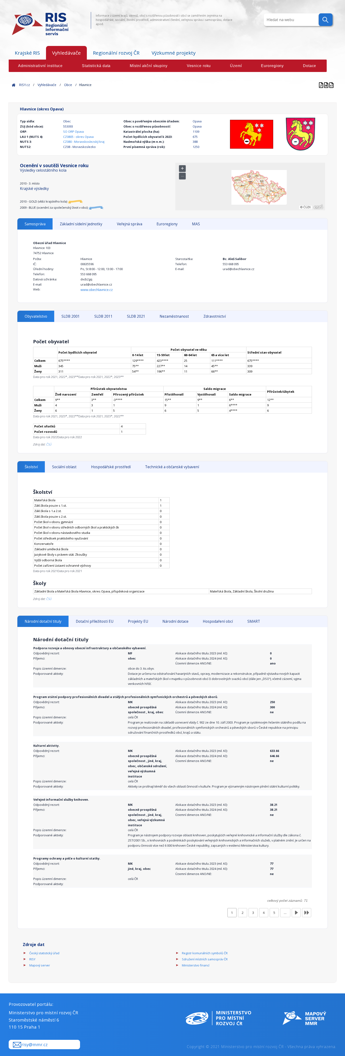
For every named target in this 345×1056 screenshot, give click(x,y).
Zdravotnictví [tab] (214, 316)
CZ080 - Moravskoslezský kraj (83, 142)
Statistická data (96, 66)
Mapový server (39, 965)
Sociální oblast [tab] (64, 466)
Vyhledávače (66, 52)
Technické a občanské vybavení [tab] (172, 466)
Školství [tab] (31, 466)
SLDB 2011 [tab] (103, 316)
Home (14, 85)
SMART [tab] (253, 621)
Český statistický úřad (44, 953)
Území (236, 66)
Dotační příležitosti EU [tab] (94, 621)
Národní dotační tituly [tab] (43, 621)
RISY (32, 959)
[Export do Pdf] (321, 85)
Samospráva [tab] (35, 224)
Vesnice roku (199, 66)
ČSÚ (49, 444)
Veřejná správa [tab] (129, 224)
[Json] (331, 85)
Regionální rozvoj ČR (116, 52)
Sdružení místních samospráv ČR (205, 959)
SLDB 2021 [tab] (136, 316)
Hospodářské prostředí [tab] (111, 466)
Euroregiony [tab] (167, 224)
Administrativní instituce (40, 66)
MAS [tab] (196, 224)
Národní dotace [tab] (175, 621)
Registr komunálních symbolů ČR (205, 953)
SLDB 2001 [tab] (70, 316)
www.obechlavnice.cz (96, 289)
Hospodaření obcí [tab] (218, 621)
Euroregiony (272, 66)
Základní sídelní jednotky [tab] (81, 224)
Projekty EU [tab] (138, 621)
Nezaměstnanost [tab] (174, 316)
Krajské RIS (27, 52)
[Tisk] (326, 85)
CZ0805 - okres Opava (78, 137)
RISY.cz (24, 85)
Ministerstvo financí (195, 965)
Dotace (309, 66)
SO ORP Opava (73, 131)
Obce (68, 85)
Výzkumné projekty (174, 52)
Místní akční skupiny (149, 66)
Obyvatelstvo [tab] (36, 316)
